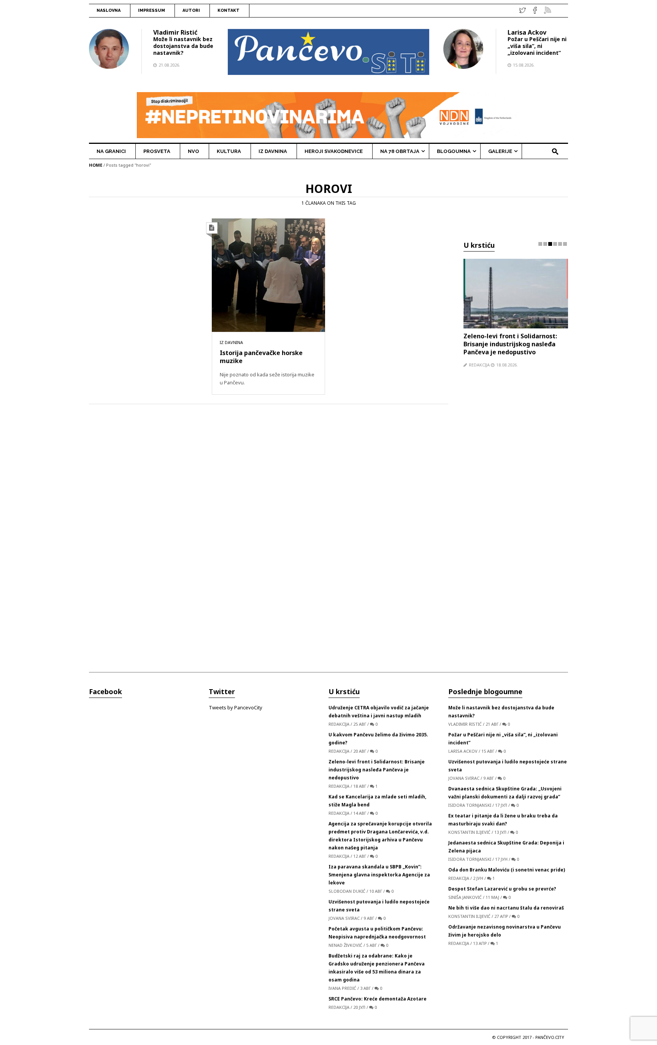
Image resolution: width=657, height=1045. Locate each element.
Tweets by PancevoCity (235, 707)
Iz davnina (231, 342)
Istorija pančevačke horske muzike (261, 357)
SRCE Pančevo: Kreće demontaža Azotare (377, 999)
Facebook (105, 691)
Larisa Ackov (527, 32)
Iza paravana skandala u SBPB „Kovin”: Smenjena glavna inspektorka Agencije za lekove (379, 874)
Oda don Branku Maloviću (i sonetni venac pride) (506, 870)
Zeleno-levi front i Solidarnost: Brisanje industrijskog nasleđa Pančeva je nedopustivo (510, 344)
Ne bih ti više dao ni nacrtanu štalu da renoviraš (506, 908)
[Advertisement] (515, 523)
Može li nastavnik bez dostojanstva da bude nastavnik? (183, 45)
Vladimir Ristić (175, 32)
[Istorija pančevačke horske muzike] (268, 274)
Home (95, 165)
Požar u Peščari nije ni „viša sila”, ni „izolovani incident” (537, 45)
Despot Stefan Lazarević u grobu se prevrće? (502, 889)
